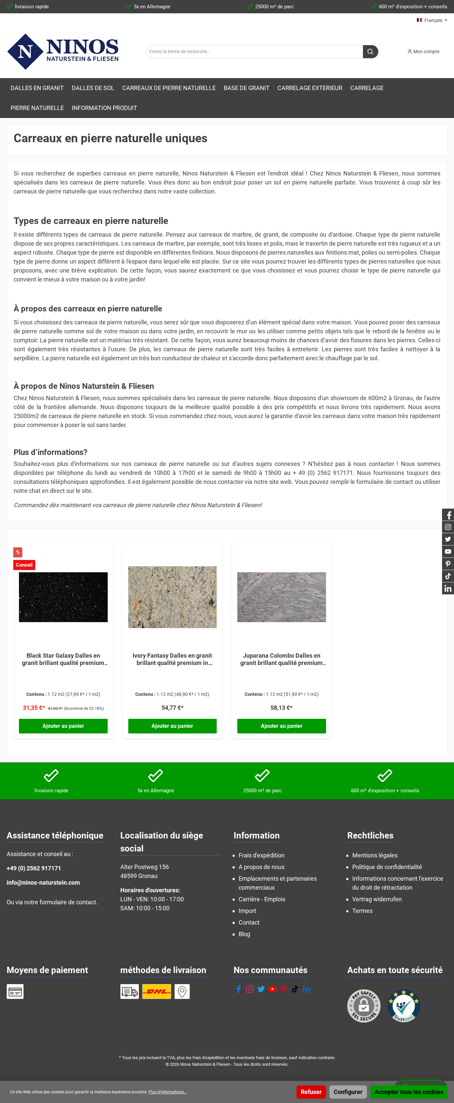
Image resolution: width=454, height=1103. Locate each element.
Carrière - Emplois (262, 899)
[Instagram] (250, 989)
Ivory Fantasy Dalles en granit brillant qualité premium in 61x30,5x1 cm (172, 659)
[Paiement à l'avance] (15, 991)
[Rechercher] (371, 51)
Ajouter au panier (63, 726)
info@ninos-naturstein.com (43, 882)
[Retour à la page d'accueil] (63, 51)
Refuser (311, 1091)
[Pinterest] (284, 989)
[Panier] (449, 50)
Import (247, 910)
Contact (249, 922)
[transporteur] (129, 991)
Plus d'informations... (168, 1092)
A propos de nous (261, 866)
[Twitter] (261, 989)
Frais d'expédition (261, 855)
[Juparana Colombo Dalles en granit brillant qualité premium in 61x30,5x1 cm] (281, 597)
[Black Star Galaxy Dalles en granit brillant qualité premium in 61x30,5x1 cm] (63, 597)
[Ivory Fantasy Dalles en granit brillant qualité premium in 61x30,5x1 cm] (172, 597)
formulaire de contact (68, 902)
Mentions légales (374, 855)
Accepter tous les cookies (409, 1091)
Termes (362, 910)
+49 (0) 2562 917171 (34, 868)
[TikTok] (295, 989)
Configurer (348, 1091)
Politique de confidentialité (387, 866)
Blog (244, 934)
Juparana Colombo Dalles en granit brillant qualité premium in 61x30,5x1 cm (281, 659)
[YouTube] (273, 989)
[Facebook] (239, 989)
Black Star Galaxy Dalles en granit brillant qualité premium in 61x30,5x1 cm (63, 659)
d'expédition (213, 1057)
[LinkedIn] (306, 989)
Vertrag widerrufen (377, 899)
